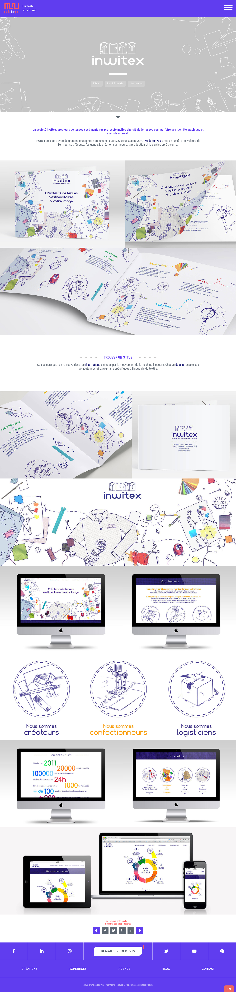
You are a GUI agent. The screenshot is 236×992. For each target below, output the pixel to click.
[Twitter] (166, 951)
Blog (166, 969)
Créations (29, 969)
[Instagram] (70, 951)
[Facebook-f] (14, 951)
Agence (124, 969)
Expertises (78, 969)
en (229, 989)
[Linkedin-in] (42, 951)
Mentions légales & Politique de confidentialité (129, 984)
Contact (208, 969)
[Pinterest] (222, 951)
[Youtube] (194, 951)
